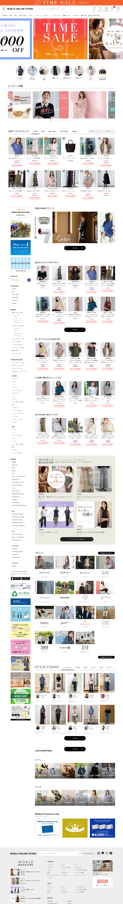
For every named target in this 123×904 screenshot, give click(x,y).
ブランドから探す (16, 341)
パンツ (13, 384)
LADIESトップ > (109, 131)
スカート (14, 381)
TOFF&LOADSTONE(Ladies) (19, 505)
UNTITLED (14, 465)
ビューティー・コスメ (17, 419)
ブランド (39, 15)
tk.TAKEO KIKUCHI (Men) (18, 517)
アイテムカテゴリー (88, 889)
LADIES (14, 289)
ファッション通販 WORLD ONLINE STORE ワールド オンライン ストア (20, 9)
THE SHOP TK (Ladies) (17, 482)
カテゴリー (46, 15)
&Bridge (14, 566)
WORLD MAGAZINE (94, 15)
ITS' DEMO (14, 499)
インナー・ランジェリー (18, 413)
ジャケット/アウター (17, 390)
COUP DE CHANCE (17, 485)
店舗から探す (15, 350)
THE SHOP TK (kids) (17, 534)
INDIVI (13, 468)
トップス (14, 378)
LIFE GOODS (23, 15)
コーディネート (56, 15)
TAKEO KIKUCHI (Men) (17, 514)
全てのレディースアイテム (18, 365)
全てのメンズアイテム (17, 368)
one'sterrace (15, 554)
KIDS (15, 15)
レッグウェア (15, 416)
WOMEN (5, 15)
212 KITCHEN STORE (17, 551)
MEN (10, 15)
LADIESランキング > (95, 131)
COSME (14, 303)
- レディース (16, 315)
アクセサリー (15, 407)
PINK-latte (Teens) (16, 540)
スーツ (13, 396)
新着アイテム (66, 15)
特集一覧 (83, 15)
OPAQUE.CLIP (15, 479)
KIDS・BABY (15, 294)
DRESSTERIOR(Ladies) (18, 494)
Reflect (13, 470)
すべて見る (67, 783)
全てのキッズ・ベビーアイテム (19, 371)
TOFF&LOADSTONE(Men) (18, 525)
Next (119, 38)
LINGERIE (14, 300)
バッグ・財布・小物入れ (18, 402)
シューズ (14, 399)
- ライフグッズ (16, 322)
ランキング (75, 15)
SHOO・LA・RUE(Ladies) (18, 476)
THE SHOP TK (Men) (17, 520)
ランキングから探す (17, 344)
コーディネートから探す (18, 347)
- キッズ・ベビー (17, 320)
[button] (11, 104)
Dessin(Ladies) (15, 496)
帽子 (13, 404)
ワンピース (14, 387)
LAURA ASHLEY (16, 502)
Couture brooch (16, 491)
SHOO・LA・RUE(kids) (18, 537)
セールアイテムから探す (18, 325)
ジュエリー (14, 422)
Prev (4, 38)
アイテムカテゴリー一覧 (18, 339)
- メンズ (15, 317)
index (13, 488)
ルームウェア (15, 393)
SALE (30, 15)
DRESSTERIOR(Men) (17, 522)
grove (13, 473)
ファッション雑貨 (16, 410)
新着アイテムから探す (17, 312)
